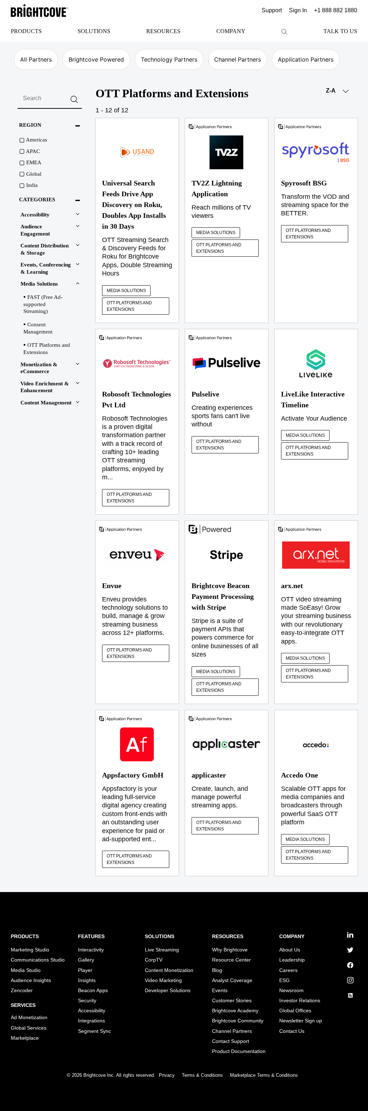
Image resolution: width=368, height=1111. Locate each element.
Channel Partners (237, 59)
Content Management (46, 403)
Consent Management (37, 328)
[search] (50, 99)
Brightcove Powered (96, 59)
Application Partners (306, 59)
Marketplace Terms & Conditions (264, 1075)
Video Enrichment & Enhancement (44, 387)
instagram (347, 982)
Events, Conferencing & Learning (45, 268)
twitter (346, 952)
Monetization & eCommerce (39, 368)
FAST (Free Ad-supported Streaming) (43, 304)
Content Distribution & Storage (44, 249)
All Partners (36, 59)
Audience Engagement (35, 230)
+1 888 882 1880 (335, 10)
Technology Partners (169, 59)
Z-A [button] (331, 91)
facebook (347, 967)
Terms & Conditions (202, 1075)
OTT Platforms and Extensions (46, 348)
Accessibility (35, 215)
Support (272, 10)
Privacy (167, 1075)
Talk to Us (340, 31)
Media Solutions (39, 284)
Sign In (298, 10)
